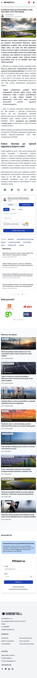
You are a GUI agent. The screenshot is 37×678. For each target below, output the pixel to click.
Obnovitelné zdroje (9, 6)
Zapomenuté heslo (18, 587)
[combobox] (18, 248)
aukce (3, 245)
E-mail (6, 566)
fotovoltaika (27, 242)
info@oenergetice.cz (7, 629)
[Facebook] (3, 669)
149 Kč (21, 209)
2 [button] (18, 294)
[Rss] (13, 669)
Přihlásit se (18, 582)
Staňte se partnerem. (18, 319)
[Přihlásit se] (34, 2)
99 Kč (13, 209)
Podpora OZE (12, 245)
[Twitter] (6, 669)
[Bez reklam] (29, 2)
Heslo (6, 574)
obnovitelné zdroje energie (25, 239)
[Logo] (9, 2)
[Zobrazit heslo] (31, 576)
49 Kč (6, 209)
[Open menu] (1, 2)
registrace (18, 549)
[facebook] (5, 190)
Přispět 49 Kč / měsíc (18, 230)
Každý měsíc (26, 205)
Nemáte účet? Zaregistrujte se (18, 589)
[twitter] (12, 190)
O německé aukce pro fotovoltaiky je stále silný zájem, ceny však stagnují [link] (25, 6)
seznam (21, 245)
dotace (3, 242)
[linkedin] (18, 190)
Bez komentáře (18, 16)
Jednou (10, 205)
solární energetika (14, 242)
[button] (11, 294)
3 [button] (22, 294)
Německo (11, 239)
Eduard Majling (9, 14)
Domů (2, 6)
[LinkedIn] (10, 669)
